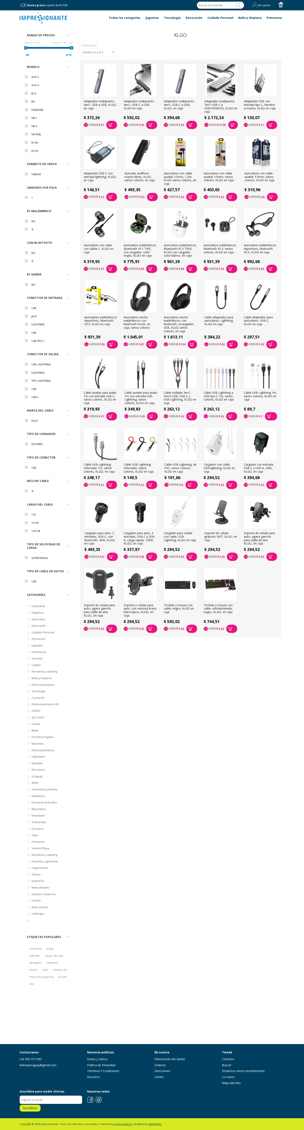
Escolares (38, 829)
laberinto (52, 963)
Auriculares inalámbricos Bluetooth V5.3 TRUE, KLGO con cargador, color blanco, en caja (180, 250)
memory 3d (60, 970)
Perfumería (39, 652)
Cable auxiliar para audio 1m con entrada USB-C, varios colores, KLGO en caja (100, 398)
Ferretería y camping (44, 855)
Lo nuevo (228, 1077)
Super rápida (39, 558)
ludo (45, 970)
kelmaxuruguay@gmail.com (38, 1065)
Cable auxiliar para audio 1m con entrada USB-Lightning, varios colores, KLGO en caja (140, 398)
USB (33, 308)
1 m (33, 514)
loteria (33, 970)
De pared (37, 444)
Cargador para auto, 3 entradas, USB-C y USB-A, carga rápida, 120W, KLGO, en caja (139, 538)
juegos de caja (54, 955)
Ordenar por (89, 45)
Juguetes (37, 645)
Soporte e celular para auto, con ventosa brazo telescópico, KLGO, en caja (140, 610)
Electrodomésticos (43, 685)
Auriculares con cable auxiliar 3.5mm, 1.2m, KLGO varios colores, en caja (180, 179)
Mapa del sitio (231, 1083)
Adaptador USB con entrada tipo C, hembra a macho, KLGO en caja (260, 105)
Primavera (38, 842)
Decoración (39, 626)
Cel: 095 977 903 (31, 1059)
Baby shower (40, 907)
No (33, 221)
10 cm (35, 523)
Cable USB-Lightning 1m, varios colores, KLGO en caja (260, 396)
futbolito (34, 955)
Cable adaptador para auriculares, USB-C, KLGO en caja (258, 321)
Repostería (38, 809)
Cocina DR (38, 698)
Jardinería (38, 881)
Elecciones (38, 769)
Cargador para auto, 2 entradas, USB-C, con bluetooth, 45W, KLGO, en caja (99, 538)
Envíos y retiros (97, 1059)
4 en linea (35, 948)
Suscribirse (30, 1108)
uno (31, 984)
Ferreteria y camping (44, 671)
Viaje (35, 835)
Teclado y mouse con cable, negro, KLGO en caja (179, 609)
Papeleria (38, 612)
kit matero (35, 963)
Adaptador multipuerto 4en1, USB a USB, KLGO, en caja (100, 105)
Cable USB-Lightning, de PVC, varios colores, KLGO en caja (180, 468)
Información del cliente (169, 1059)
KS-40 (34, 142)
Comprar (111, 125)
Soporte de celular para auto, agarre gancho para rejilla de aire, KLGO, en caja (259, 538)
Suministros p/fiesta (44, 789)
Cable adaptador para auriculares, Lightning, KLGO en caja (218, 321)
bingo (50, 948)
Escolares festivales (44, 802)
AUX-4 (35, 85)
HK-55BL (36, 134)
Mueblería (38, 796)
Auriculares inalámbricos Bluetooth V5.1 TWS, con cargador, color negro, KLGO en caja (140, 250)
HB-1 (34, 118)
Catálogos (38, 913)
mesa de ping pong (41, 977)
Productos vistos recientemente (243, 1071)
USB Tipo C (38, 341)
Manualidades (41, 887)
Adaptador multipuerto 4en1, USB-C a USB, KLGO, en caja (179, 105)
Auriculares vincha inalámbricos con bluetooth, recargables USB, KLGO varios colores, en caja (179, 324)
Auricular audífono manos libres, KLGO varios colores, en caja (139, 177)
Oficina (36, 874)
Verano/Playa (40, 848)
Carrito (159, 1077)
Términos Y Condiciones (103, 1071)
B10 (33, 93)
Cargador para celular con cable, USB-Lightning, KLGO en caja (180, 536)
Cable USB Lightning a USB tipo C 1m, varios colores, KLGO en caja (219, 396)
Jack (34, 316)
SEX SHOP (38, 717)
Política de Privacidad (101, 1065)
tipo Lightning (41, 381)
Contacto (228, 1059)
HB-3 (34, 126)
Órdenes (160, 1065)
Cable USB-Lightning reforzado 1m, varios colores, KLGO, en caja (99, 468)
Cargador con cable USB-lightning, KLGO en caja (219, 468)
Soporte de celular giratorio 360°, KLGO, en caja (220, 536)
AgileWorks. (155, 1124)
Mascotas (38, 743)
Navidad (37, 763)
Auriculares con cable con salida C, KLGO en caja (99, 249)
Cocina (36, 724)
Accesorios (38, 639)
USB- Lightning (41, 364)
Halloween (38, 756)
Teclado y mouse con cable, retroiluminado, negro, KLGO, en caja (218, 609)
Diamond (37, 110)
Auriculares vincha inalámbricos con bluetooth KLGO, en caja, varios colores (137, 323)
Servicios (37, 658)
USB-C (35, 397)
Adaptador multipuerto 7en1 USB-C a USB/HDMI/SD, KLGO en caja (220, 106)
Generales (38, 619)
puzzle (62, 977)
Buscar (238, 5)
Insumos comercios (44, 894)
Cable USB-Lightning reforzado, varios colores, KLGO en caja (139, 468)
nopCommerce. (123, 1124)
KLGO (34, 421)
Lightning (38, 324)
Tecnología (38, 691)
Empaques (38, 815)
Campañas (38, 606)
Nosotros (93, 1077)
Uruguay (37, 776)
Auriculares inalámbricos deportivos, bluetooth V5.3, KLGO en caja (260, 249)
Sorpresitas (39, 822)
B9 (33, 101)
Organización (40, 868)
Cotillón (36, 665)
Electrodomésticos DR (45, 704)
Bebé (35, 730)
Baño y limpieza (41, 678)
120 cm (35, 531)
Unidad (36, 174)
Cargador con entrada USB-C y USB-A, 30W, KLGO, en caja (258, 468)
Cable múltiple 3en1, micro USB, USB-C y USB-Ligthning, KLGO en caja (180, 398)
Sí (32, 229)
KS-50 (34, 151)
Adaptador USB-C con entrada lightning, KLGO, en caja (100, 177)
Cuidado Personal (43, 632)
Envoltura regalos (43, 737)
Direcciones (162, 1071)
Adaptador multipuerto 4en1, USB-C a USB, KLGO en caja (139, 105)
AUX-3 (35, 77)
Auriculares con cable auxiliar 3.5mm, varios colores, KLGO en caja (219, 177)
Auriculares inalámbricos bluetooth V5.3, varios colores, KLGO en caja (220, 249)
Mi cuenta (264, 5)
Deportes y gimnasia (44, 861)
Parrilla (36, 900)
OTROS (36, 711)
